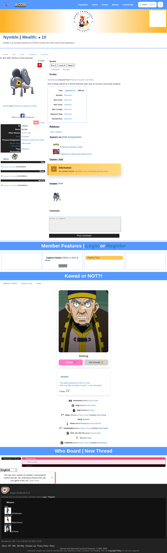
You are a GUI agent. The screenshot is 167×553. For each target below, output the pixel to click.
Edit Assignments (72, 137)
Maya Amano (16, 522)
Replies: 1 (30, 465)
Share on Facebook (23, 117)
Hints (47, 260)
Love (62, 65)
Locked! (62, 266)
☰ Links (41, 61)
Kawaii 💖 (71, 362)
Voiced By (15, 146)
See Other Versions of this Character (18, 58)
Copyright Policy (114, 551)
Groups (66, 69)
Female (22, 54)
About (4, 546)
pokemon (25, 149)
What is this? (70, 257)
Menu (6, 159)
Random (5, 54)
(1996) (80, 147)
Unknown (68, 95)
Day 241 (8, 524)
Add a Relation (56, 132)
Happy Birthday (95, 423)
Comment (55, 69)
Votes (39, 283)
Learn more (34, 480)
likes (62, 391)
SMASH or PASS (10, 283)
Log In (160, 4)
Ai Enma (14, 531)
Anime (95, 5)
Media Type (15, 143)
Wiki (14, 546)
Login (92, 246)
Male (14, 54)
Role (18, 136)
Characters (83, 5)
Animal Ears (45, 54)
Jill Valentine (16, 513)
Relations (54, 126)
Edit (36, 122)
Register (116, 246)
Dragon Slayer (83, 415)
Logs (42, 122)
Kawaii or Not (26, 283)
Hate (71, 65)
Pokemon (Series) (68, 147)
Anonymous (31, 459)
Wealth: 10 (34, 37)
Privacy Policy (42, 546)
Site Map (20, 546)
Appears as (70, 90)
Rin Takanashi (96, 385)
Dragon (92, 410)
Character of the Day (9, 167)
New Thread (98, 451)
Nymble (11, 37)
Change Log (31, 546)
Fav (53, 65)
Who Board (68, 451)
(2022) (89, 154)
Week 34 (8, 515)
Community (128, 5)
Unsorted (25, 136)
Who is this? (32, 462)
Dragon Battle (93, 400)
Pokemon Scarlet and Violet (25, 106)
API (9, 546)
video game (26, 143)
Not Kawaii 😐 (96, 362)
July (6, 506)
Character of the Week (9, 176)
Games (105, 5)
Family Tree (94, 257)
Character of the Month (10, 185)
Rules (52, 546)
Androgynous (33, 54)
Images (53, 183)
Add (61, 159)
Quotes (115, 5)
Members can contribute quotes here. (91, 171)
